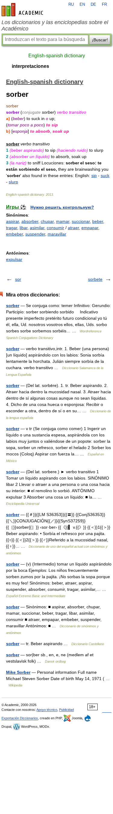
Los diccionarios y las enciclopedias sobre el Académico (55, 25)
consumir (55, 227)
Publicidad (66, 709)
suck (105, 175)
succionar (81, 221)
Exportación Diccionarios (20, 718)
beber (97, 221)
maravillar (57, 234)
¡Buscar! (100, 39)
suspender (35, 234)
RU (71, 4)
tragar (11, 227)
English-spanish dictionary (56, 55)
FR (104, 4)
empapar (89, 227)
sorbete (95, 279)
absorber (29, 221)
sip (94, 175)
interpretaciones (30, 66)
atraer (73, 227)
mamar (62, 221)
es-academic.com (23, 9)
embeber (14, 234)
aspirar (12, 221)
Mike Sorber (18, 672)
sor (18, 279)
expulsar (14, 259)
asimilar (37, 227)
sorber (12, 305)
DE (93, 4)
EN (82, 4)
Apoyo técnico (46, 709)
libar (23, 227)
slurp (13, 181)
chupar (47, 221)
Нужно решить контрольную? (62, 207)
